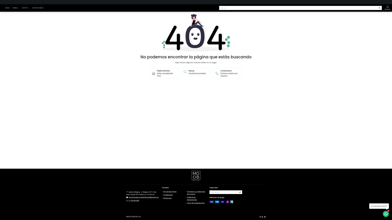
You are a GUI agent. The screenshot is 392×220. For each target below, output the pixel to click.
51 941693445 (134, 200)
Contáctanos (168, 195)
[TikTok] (265, 217)
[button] (240, 192)
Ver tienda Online (170, 191)
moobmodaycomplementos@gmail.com (144, 197)
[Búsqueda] (380, 8)
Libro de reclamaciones (196, 203)
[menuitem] (7, 8)
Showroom (167, 198)
